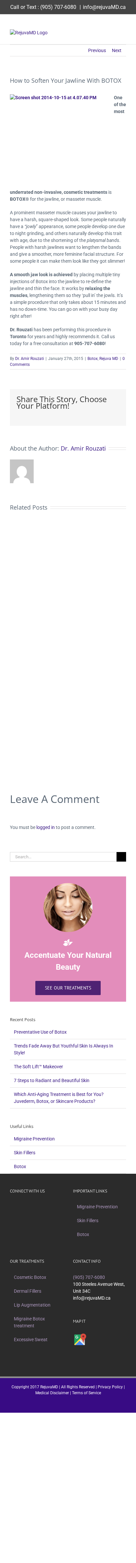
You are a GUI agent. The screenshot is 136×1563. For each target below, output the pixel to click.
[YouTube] (45, 1206)
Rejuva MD (108, 358)
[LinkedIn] (54, 1206)
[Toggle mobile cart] (111, 32)
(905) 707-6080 (58, 7)
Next (116, 50)
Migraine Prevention (34, 1138)
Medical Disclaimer (52, 1393)
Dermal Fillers (27, 1291)
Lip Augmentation (32, 1305)
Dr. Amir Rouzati (29, 358)
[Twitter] (28, 1206)
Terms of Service (86, 1393)
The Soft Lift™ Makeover (38, 1066)
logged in (45, 827)
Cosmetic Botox (30, 1277)
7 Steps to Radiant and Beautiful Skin (51, 1080)
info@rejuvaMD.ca (104, 7)
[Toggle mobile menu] (123, 32)
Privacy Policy (110, 1387)
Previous (97, 50)
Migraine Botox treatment (29, 1322)
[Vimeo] (37, 1206)
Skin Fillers (24, 1152)
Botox (92, 358)
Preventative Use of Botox (40, 1032)
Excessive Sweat (31, 1339)
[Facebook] (19, 1206)
